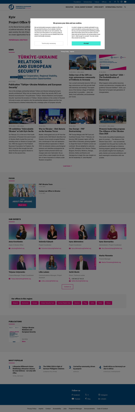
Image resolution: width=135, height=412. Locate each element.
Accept (86, 43)
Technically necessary (49, 43)
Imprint (72, 51)
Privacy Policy (65, 51)
